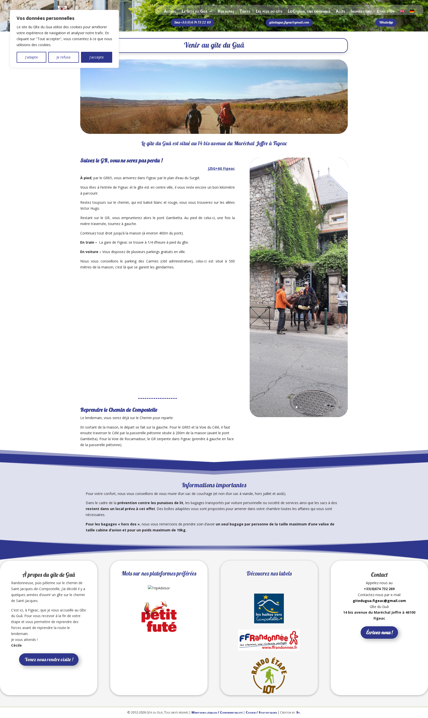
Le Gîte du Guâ (194, 11)
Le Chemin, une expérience (309, 11)
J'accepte (96, 57)
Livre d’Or (386, 11)
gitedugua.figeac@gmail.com (289, 22)
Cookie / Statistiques (261, 712)
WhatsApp (386, 22)
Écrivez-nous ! (379, 632)
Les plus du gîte (269, 11)
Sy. (298, 712)
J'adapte (31, 57)
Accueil (170, 11)
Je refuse (63, 57)
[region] (64, 39)
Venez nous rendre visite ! (49, 659)
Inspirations (361, 11)
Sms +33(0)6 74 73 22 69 (192, 22)
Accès (340, 11)
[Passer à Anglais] (402, 12)
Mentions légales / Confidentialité (216, 712)
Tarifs (245, 11)
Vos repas (226, 11)
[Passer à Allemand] (412, 12)
